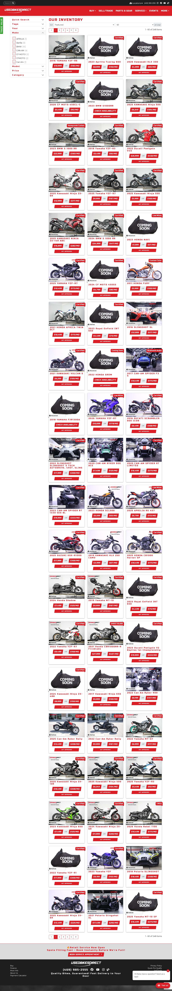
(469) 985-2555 (150, 3)
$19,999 (58, 518)
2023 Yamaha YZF (99, 871)
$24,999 (96, 243)
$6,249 (135, 110)
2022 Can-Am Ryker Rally (104, 739)
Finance (13, 968)
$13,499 (58, 923)
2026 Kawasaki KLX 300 (142, 62)
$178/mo (113, 423)
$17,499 (96, 923)
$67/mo (113, 563)
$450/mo (152, 156)
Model (16, 66)
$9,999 (96, 198)
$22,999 (57, 153)
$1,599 (135, 245)
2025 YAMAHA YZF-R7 (64, 283)
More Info (14, 971)
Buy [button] (91, 10)
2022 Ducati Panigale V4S (141, 149)
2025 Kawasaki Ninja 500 (143, 193)
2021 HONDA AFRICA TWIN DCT (67, 328)
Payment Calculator (18, 975)
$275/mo (152, 471)
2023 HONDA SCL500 (101, 510)
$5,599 (96, 515)
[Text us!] (163, 986)
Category (18, 75)
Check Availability (105, 111)
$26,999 (135, 156)
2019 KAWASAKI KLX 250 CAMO (104, 556)
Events (153, 10)
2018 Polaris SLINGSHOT (143, 871)
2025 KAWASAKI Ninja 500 (144, 105)
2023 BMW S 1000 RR (63, 148)
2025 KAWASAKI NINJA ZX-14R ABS (64, 239)
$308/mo (75, 789)
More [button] (164, 10)
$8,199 (135, 698)
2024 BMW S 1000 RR (101, 238)
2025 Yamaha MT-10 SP (142, 917)
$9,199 (96, 877)
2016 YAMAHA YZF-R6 (64, 61)
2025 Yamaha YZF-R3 (140, 782)
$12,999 (58, 201)
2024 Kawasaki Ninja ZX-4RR (66, 695)
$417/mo (113, 243)
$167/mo (113, 198)
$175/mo (75, 288)
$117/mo (152, 744)
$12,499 (58, 744)
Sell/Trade (106, 10)
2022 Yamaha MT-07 (140, 739)
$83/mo (152, 67)
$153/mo (112, 877)
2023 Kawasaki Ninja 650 (66, 827)
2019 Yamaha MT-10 (101, 600)
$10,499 (58, 288)
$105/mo (74, 378)
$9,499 (58, 652)
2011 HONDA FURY (138, 283)
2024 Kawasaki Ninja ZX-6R (104, 828)
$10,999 (58, 66)
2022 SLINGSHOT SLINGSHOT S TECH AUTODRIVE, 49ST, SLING (66, 465)
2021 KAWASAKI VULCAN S (66, 373)
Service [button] (140, 10)
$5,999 (135, 198)
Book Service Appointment (84, 954)
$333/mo (75, 518)
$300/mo (75, 473)
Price (15, 71)
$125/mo (113, 471)
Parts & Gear (124, 10)
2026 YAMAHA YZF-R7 (102, 418)
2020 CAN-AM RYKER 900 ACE (104, 464)
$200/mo (113, 834)
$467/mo (114, 654)
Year (15, 28)
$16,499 (135, 471)
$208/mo (75, 744)
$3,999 (97, 563)
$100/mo (151, 198)
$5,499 (58, 110)
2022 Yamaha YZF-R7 (63, 647)
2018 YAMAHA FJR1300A (65, 420)
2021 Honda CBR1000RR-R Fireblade (104, 648)
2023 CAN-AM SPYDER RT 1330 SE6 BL (66, 511)
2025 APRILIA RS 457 (141, 510)
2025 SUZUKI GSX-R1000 (66, 555)
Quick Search (20, 20)
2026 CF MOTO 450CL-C (65, 105)
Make (15, 33)
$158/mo (74, 652)
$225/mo (75, 923)
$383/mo (75, 153)
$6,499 (135, 426)
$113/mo (152, 515)
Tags (15, 24)
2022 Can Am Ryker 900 (142, 693)
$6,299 (58, 378)
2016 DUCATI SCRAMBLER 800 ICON (143, 419)
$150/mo (113, 67)
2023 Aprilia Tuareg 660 (104, 62)
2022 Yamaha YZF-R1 (63, 873)
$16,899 (58, 246)
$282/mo (75, 246)
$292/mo (113, 923)
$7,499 (96, 471)
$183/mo (75, 66)
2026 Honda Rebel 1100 (142, 827)
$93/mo (113, 515)
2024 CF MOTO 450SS (102, 285)
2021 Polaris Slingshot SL (103, 916)
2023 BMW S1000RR (101, 106)
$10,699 (96, 423)
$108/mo (151, 426)
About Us (14, 973)
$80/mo (113, 290)
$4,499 (97, 336)
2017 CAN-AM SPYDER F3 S (143, 374)
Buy (11, 966)
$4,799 (97, 290)
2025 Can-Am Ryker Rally (66, 739)
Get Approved (66, 71)
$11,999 (96, 834)
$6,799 (135, 515)
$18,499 (58, 789)
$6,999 (135, 744)
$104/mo (151, 110)
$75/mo (113, 336)
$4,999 (135, 67)
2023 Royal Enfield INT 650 (103, 329)
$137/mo (151, 698)
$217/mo (74, 201)
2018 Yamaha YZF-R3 (102, 148)
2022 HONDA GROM (100, 375)
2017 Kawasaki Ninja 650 (104, 694)
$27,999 (96, 654)
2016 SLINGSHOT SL (140, 327)
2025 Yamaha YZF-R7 (102, 193)
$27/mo (151, 245)
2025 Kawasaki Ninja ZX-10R (66, 783)
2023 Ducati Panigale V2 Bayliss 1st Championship (144, 649)
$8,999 (96, 67)
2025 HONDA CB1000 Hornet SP (140, 556)
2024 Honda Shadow (63, 600)
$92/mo (75, 110)
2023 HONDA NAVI (138, 240)
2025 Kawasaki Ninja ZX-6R (66, 194)
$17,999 (58, 473)
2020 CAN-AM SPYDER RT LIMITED (143, 464)
